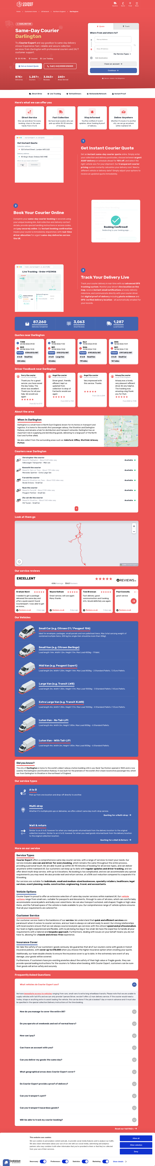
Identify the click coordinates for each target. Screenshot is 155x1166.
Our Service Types (121, 54)
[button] (76, 536)
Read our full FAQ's (124, 1128)
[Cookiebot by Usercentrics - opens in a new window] (15, 1161)
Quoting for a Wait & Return (114, 840)
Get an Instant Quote (30, 66)
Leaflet (124, 565)
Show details (118, 1161)
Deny (136, 1152)
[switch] (65, 1161)
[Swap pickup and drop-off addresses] (134, 45)
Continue (112, 70)
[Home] (24, 4)
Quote (102, 26)
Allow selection (136, 1145)
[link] (23, 610)
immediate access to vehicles (38, 994)
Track (127, 26)
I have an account (112, 64)
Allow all (136, 1138)
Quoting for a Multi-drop (116, 815)
